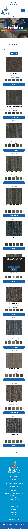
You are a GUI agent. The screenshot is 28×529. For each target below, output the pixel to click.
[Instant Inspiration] (21, 408)
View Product (14, 84)
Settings (14, 269)
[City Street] (21, 244)
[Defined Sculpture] (10, 309)
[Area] (14, 64)
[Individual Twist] (14, 309)
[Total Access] (21, 375)
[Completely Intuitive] (13, 408)
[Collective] (13, 112)
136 (18, 452)
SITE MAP (13, 526)
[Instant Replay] (14, 375)
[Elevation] (13, 79)
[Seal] (21, 342)
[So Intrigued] (14, 392)
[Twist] (21, 178)
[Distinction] (21, 112)
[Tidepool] (14, 228)
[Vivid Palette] (21, 276)
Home (2, 16)
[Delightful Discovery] (6, 276)
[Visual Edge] (14, 294)
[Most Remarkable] (9, 276)
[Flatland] (21, 79)
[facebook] (4, 525)
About (14, 509)
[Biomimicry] (14, 97)
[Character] (9, 112)
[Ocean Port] (10, 244)
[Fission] (17, 342)
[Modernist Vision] (13, 276)
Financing (14, 506)
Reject (17, 267)
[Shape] (14, 327)
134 (13, 452)
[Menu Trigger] (23, 10)
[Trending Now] (14, 360)
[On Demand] (18, 375)
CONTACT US (14, 519)
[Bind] (14, 163)
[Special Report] (10, 375)
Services (14, 490)
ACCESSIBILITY (9, 524)
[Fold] (13, 178)
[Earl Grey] (18, 244)
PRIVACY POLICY (6, 526)
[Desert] (9, 79)
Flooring (5, 16)
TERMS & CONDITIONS (19, 524)
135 (16, 452)
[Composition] (17, 112)
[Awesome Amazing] (17, 276)
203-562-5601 (15, 4)
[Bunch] (9, 178)
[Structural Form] (21, 309)
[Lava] (13, 342)
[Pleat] (17, 178)
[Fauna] (17, 79)
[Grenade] (9, 342)
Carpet (9, 16)
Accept (11, 267)
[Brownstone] (14, 244)
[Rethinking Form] (18, 309)
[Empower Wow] (17, 408)
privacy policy (14, 262)
